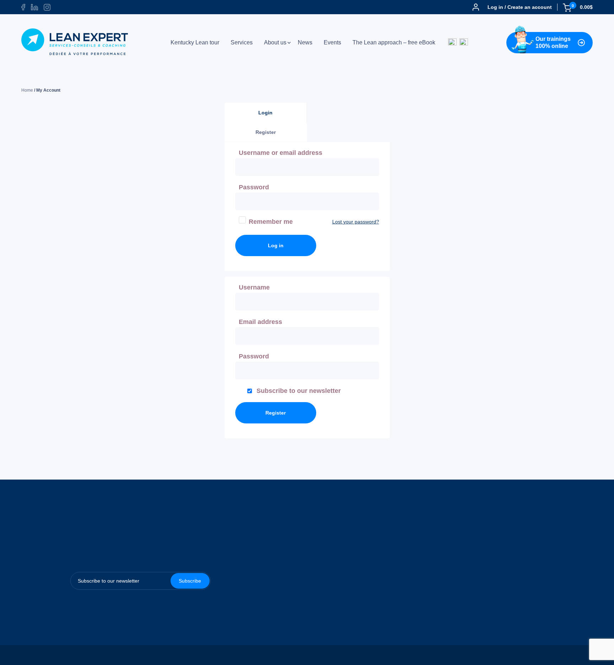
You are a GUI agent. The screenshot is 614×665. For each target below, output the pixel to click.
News (305, 42)
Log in (276, 245)
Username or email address (283, 152)
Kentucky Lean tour (195, 42)
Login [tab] (265, 112)
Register (275, 413)
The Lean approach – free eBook (393, 42)
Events (332, 42)
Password (256, 187)
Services (242, 42)
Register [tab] (265, 132)
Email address (262, 321)
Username (256, 287)
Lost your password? (355, 222)
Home (27, 90)
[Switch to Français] (463, 42)
